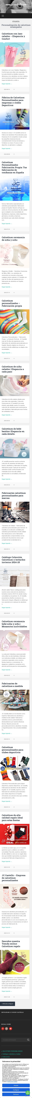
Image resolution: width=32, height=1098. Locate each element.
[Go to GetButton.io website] (28, 1096)
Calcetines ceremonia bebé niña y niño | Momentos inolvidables (14, 624)
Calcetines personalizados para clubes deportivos (12, 750)
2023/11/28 (7, 997)
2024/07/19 (7, 292)
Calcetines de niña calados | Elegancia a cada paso (13, 369)
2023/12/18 (7, 867)
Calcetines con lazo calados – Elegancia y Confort (13, 36)
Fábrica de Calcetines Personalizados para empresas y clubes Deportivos (13, 101)
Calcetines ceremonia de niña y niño (13, 238)
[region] (16, 1078)
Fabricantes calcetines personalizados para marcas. (14, 496)
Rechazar (16, 1094)
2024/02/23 (7, 675)
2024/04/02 (7, 420)
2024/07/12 (7, 358)
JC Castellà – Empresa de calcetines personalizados (13, 878)
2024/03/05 (7, 613)
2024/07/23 (7, 229)
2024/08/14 (7, 89)
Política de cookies (12, 1081)
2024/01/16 (7, 807)
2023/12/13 (7, 933)
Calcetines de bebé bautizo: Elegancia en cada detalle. (13, 431)
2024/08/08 (7, 154)
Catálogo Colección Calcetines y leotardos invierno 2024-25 (13, 560)
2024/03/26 (7, 485)
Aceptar (16, 1085)
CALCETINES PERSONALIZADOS (12, 1051)
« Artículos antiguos (7, 1004)
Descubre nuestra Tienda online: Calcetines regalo (11, 944)
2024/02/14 (7, 739)
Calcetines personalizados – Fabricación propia (12, 303)
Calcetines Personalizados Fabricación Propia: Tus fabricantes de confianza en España (14, 167)
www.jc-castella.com (16, 4)
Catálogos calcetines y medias (11, 1054)
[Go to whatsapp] (28, 1093)
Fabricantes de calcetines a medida (12, 685)
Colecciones (6, 1057)
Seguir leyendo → (7, 84)
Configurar (16, 1090)
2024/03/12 (7, 549)
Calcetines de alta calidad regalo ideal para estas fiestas (12, 818)
